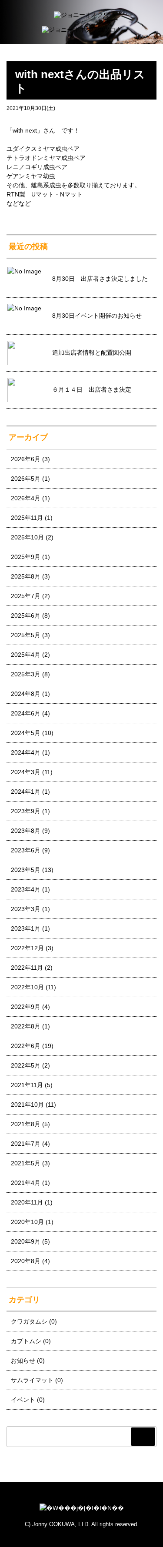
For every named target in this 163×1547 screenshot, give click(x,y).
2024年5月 (25, 732)
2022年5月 (25, 1065)
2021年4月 (25, 1182)
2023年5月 (25, 869)
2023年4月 (25, 889)
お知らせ (23, 1360)
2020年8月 (25, 1261)
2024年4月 (25, 752)
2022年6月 (25, 1045)
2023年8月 (25, 830)
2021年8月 (25, 1124)
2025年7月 (25, 595)
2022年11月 (27, 967)
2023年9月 (25, 811)
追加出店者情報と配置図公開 (91, 352)
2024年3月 (25, 772)
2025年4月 (25, 654)
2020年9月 (25, 1241)
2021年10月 (27, 1104)
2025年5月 (25, 635)
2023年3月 (25, 908)
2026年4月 (25, 498)
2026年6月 (25, 459)
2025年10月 (27, 537)
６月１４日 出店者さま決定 (91, 389)
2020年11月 (27, 1202)
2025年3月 (25, 674)
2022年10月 (27, 987)
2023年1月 (25, 928)
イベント (23, 1399)
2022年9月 (25, 1006)
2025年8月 (25, 576)
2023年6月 (25, 850)
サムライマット (32, 1380)
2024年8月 (25, 693)
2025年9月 (25, 556)
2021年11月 (27, 1084)
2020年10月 (27, 1221)
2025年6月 (25, 615)
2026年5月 (25, 478)
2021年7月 (25, 1143)
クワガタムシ (29, 1321)
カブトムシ (26, 1340)
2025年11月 (27, 517)
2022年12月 (27, 948)
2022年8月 (25, 1026)
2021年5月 (25, 1163)
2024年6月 (25, 713)
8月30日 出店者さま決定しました (100, 278)
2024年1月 (25, 791)
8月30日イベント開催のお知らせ (97, 315)
